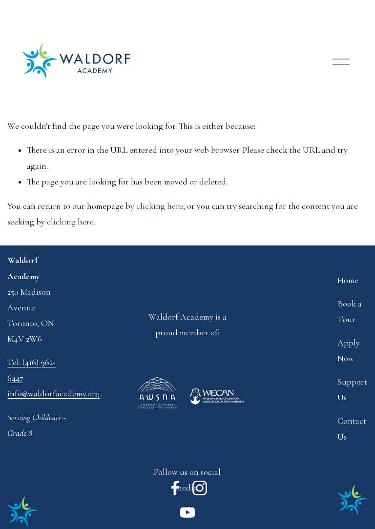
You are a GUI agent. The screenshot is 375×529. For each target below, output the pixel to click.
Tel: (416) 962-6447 (31, 370)
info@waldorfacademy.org (53, 393)
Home (347, 280)
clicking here (159, 206)
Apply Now (348, 351)
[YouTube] (187, 512)
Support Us (352, 390)
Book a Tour (349, 312)
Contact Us (351, 429)
